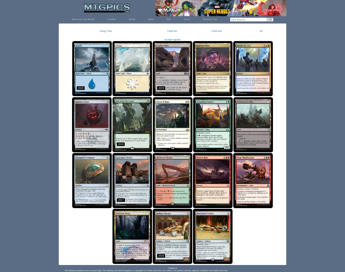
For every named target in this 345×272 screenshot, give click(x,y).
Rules (151, 19)
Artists (132, 19)
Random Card (210, 19)
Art (261, 31)
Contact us (172, 268)
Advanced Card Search (83, 19)
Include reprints (173, 39)
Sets (169, 19)
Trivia (187, 19)
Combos (112, 19)
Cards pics (216, 31)
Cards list (172, 31)
